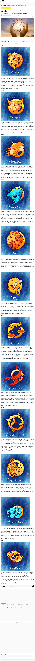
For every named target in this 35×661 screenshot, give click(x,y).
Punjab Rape (3, 657)
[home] (5, 1)
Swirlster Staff (5, 15)
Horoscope (9, 15)
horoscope (16, 43)
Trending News (3, 602)
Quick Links (3, 654)
